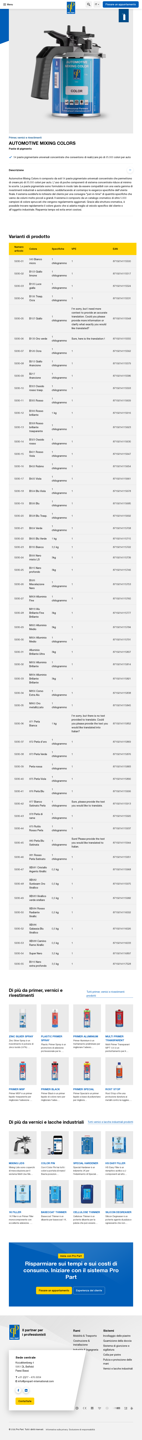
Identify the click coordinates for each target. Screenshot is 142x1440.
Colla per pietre (112, 1354)
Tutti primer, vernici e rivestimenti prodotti (106, 993)
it (96, 4)
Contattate (24, 1401)
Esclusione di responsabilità (82, 1429)
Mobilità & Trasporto (85, 1335)
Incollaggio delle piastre (116, 1335)
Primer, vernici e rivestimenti (25, 137)
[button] (89, 4)
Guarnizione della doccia (117, 1340)
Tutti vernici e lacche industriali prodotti (110, 1121)
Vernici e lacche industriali (118, 1368)
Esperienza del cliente (89, 1290)
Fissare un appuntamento (121, 4)
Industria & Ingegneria (85, 1349)
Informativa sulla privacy (57, 1429)
